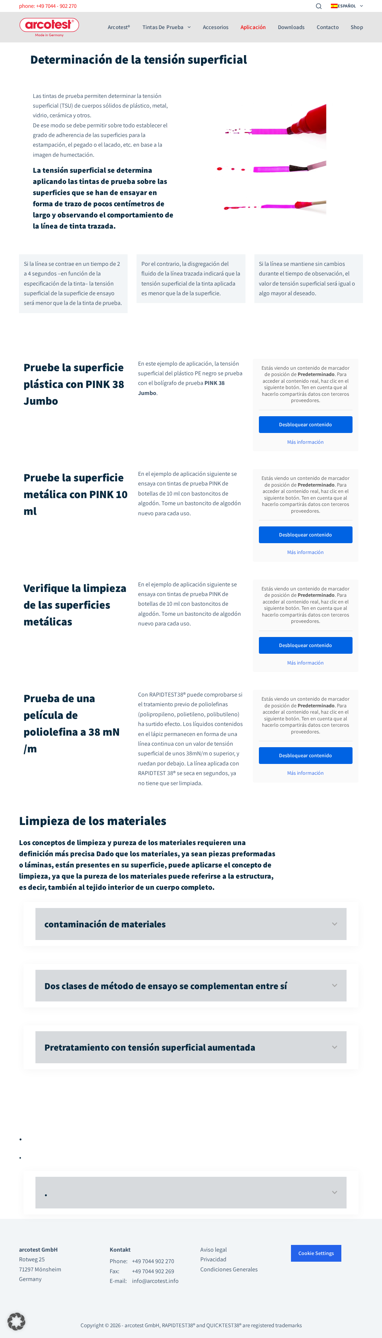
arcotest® (119, 27)
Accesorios (216, 27)
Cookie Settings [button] (316, 1253)
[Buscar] (319, 6)
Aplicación (253, 27)
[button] (16, 1321)
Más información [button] (305, 442)
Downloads (291, 27)
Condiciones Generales (229, 1269)
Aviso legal (213, 1249)
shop (357, 27)
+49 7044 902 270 (153, 1261)
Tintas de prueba (163, 27)
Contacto (328, 27)
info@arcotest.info (155, 1281)
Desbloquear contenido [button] (305, 424)
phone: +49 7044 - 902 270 (47, 5)
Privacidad (213, 1259)
